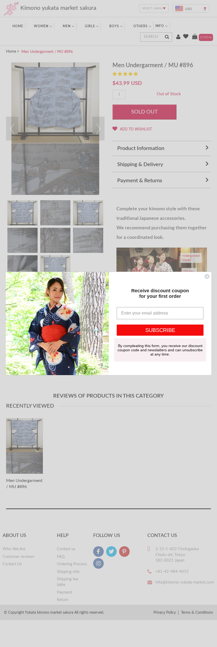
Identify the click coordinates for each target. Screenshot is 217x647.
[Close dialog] (207, 276)
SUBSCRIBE (160, 330)
